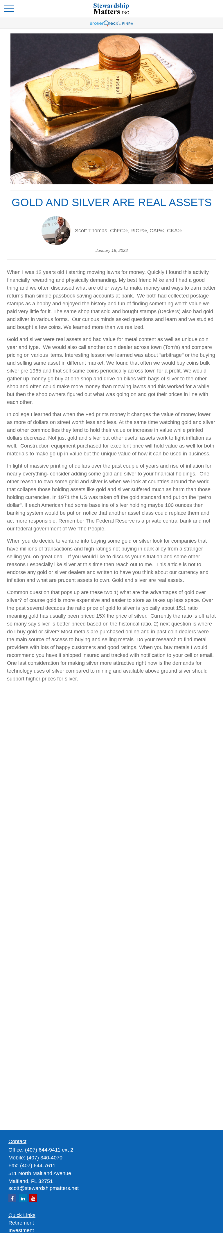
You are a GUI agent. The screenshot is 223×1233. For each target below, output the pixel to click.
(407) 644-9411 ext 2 (49, 1150)
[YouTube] (33, 1198)
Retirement (21, 1223)
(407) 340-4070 (44, 1158)
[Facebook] (12, 1198)
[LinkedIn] (23, 1198)
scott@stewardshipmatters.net (43, 1188)
